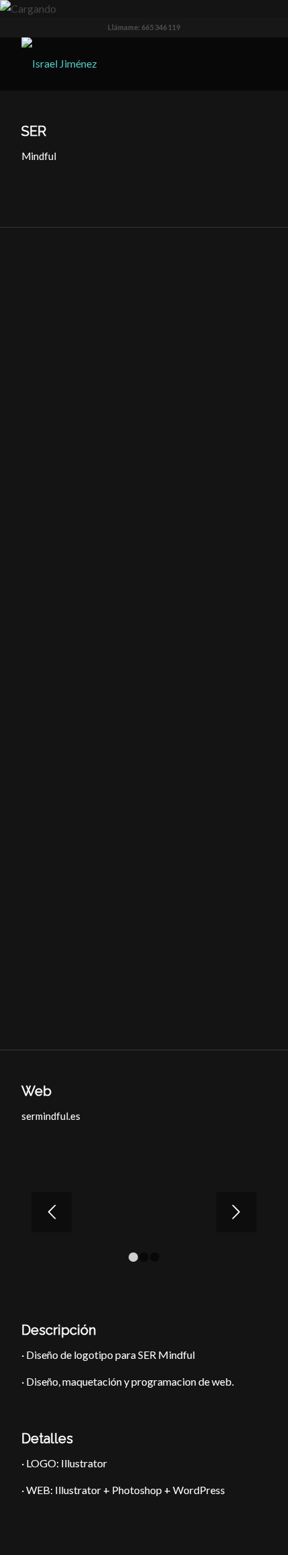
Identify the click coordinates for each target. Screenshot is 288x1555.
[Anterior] (51, 1212)
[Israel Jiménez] (119, 63)
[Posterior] (236, 1212)
